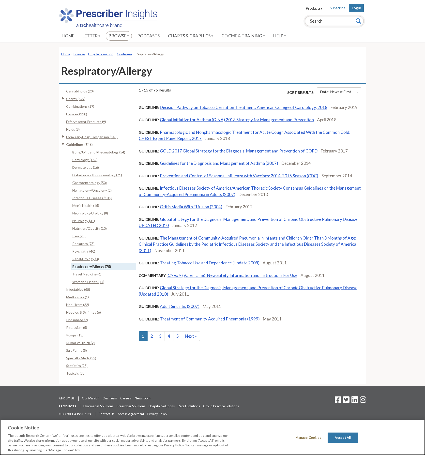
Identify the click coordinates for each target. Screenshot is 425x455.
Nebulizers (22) (77, 305)
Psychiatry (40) (83, 251)
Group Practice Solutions (221, 406)
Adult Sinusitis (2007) (179, 306)
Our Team (110, 398)
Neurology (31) (83, 221)
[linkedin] (354, 401)
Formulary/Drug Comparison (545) (92, 137)
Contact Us (106, 414)
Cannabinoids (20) (80, 91)
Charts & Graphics (189, 35)
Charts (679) (75, 99)
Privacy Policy (157, 414)
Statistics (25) (77, 366)
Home (68, 35)
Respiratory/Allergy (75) (91, 266)
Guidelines (124, 54)
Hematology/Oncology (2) (92, 190)
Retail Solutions (189, 406)
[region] (212, 437)
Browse (118, 35)
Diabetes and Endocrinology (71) (97, 175)
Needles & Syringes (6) (83, 312)
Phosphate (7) (77, 320)
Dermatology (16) (85, 167)
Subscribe (338, 8)
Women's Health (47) (88, 282)
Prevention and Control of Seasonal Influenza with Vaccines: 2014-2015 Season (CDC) (239, 175)
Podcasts (148, 35)
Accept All (343, 438)
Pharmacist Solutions (98, 406)
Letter (90, 35)
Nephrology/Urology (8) (90, 213)
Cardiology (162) (84, 160)
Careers (126, 398)
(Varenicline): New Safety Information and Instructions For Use (232, 275)
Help (278, 35)
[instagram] (363, 401)
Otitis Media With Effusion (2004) (191, 206)
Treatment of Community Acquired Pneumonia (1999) (210, 318)
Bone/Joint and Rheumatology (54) (98, 152)
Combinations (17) (80, 106)
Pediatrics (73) (83, 244)
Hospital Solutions (162, 406)
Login (356, 8)
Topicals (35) (76, 373)
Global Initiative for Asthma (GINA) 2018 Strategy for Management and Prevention (237, 119)
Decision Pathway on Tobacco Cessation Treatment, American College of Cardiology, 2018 (243, 107)
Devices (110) (76, 114)
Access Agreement (131, 414)
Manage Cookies (308, 438)
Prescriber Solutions (131, 406)
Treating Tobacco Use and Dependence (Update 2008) (209, 262)
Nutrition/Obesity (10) (89, 228)
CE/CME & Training (242, 35)
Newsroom (143, 398)
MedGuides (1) (77, 297)
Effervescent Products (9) (86, 122)
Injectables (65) (78, 289)
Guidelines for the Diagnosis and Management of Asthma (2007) (219, 163)
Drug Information (100, 54)
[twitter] (345, 401)
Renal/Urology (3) (85, 259)
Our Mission (90, 398)
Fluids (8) (73, 129)
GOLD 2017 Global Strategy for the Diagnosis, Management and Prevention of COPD (239, 150)
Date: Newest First (335, 92)
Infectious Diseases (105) (92, 198)
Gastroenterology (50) (89, 183)
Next (191, 336)
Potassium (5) (76, 327)
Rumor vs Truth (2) (80, 343)
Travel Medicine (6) (86, 274)
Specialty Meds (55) (81, 358)
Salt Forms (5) (76, 350)
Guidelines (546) (79, 144)
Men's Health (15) (85, 205)
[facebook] (338, 401)
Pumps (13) (74, 335)
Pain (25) (79, 236)
